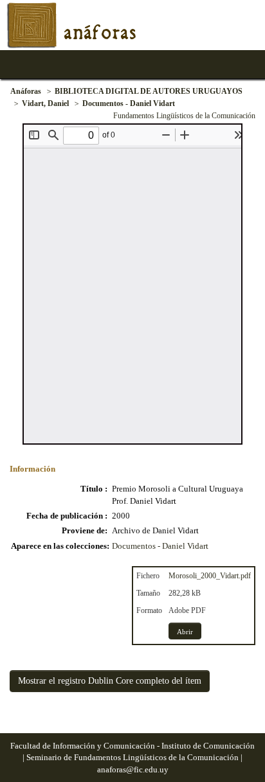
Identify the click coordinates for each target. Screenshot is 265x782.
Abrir (185, 631)
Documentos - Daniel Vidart (128, 103)
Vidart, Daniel (45, 103)
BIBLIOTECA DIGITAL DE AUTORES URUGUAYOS (148, 91)
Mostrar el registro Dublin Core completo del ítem (109, 681)
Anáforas (25, 91)
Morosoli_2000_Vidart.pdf (210, 575)
